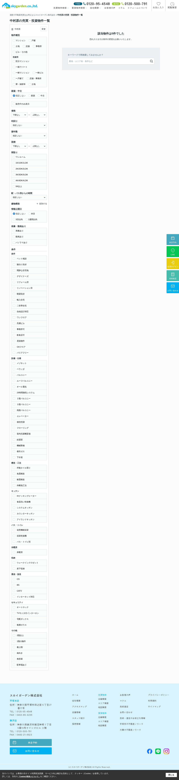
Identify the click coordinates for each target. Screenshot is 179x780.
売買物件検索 (60, 7)
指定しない (20, 96)
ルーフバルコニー (24, 381)
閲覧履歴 (172, 7)
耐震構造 (21, 479)
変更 (44, 29)
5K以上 (19, 186)
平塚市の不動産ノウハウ (131, 723)
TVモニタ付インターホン (28, 613)
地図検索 (102, 707)
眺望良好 (21, 294)
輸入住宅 (21, 300)
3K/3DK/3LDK (22, 174)
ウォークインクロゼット (27, 563)
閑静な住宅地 (23, 270)
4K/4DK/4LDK (22, 180)
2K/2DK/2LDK (22, 169)
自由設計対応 (23, 311)
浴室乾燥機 (22, 536)
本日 (33, 214)
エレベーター (23, 416)
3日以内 (19, 219)
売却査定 (124, 706)
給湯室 (20, 440)
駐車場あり (22, 665)
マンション (20, 40)
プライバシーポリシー (158, 694)
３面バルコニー (23, 404)
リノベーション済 (24, 288)
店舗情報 (76, 712)
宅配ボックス (23, 619)
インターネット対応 (25, 597)
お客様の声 (109, 7)
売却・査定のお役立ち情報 (132, 718)
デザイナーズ (23, 276)
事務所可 (21, 329)
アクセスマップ (79, 706)
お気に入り (158, 7)
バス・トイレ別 (23, 542)
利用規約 (152, 700)
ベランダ (21, 369)
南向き (20, 653)
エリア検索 (103, 703)
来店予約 (32, 742)
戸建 (34, 40)
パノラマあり (21, 242)
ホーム (75, 694)
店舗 (28, 46)
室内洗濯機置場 (23, 434)
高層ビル (21, 323)
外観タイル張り (23, 468)
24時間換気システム (26, 392)
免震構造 (21, 474)
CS (18, 579)
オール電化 (22, 387)
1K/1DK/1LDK (22, 163)
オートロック (23, 607)
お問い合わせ (32, 751)
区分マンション (22, 61)
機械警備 (21, 445)
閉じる (171, 775)
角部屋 (20, 659)
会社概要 (94, 7)
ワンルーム (20, 157)
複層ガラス (22, 625)
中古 (42, 96)
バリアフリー (23, 353)
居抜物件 (21, 341)
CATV (19, 591)
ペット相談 (22, 258)
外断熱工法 (22, 485)
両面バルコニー (23, 410)
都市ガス (21, 451)
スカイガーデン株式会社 (26, 695)
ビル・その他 (21, 52)
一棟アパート (21, 67)
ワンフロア (22, 317)
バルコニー (22, 375)
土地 (18, 46)
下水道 (20, 457)
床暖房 (20, 552)
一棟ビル (39, 73)
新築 (33, 96)
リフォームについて (137, 7)
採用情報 (76, 723)
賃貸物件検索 (78, 7)
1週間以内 (32, 219)
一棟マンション (22, 73)
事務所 (39, 46)
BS (18, 585)
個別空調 (21, 422)
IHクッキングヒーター (26, 496)
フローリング (23, 428)
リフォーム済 (23, 282)
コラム (121, 7)
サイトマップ (154, 706)
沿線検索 (102, 699)
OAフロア (21, 347)
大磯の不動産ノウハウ (130, 729)
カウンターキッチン (25, 513)
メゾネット (22, 363)
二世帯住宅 (22, 306)
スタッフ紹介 (78, 718)
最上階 (20, 647)
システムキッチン (24, 508)
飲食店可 (21, 335)
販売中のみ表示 (22, 104)
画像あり (19, 231)
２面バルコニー (23, 398)
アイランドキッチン (25, 519)
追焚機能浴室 (23, 530)
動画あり (19, 236)
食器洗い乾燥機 (23, 502)
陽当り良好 (22, 264)
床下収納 (21, 568)
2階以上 (20, 635)
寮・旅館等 (20, 84)
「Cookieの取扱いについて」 (29, 776)
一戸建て (19, 78)
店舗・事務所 (35, 78)
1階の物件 (21, 641)
